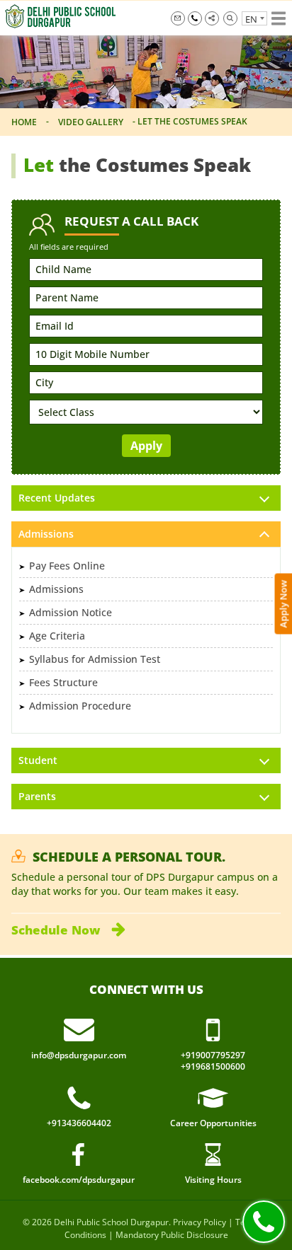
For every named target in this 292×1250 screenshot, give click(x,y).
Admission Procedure (80, 705)
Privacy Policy (199, 1222)
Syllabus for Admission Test (94, 659)
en (251, 19)
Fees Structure (63, 682)
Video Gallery (90, 122)
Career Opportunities (213, 1123)
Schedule (55, 929)
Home (24, 122)
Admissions (56, 589)
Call (263, 1221)
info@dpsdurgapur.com (178, 18)
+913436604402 (79, 1123)
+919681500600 (213, 1066)
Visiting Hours (213, 1180)
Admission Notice (70, 612)
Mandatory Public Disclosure (172, 1235)
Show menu (278, 18)
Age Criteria (57, 635)
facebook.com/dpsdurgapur (79, 1180)
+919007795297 (195, 18)
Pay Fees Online (67, 565)
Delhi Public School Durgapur (111, 1222)
